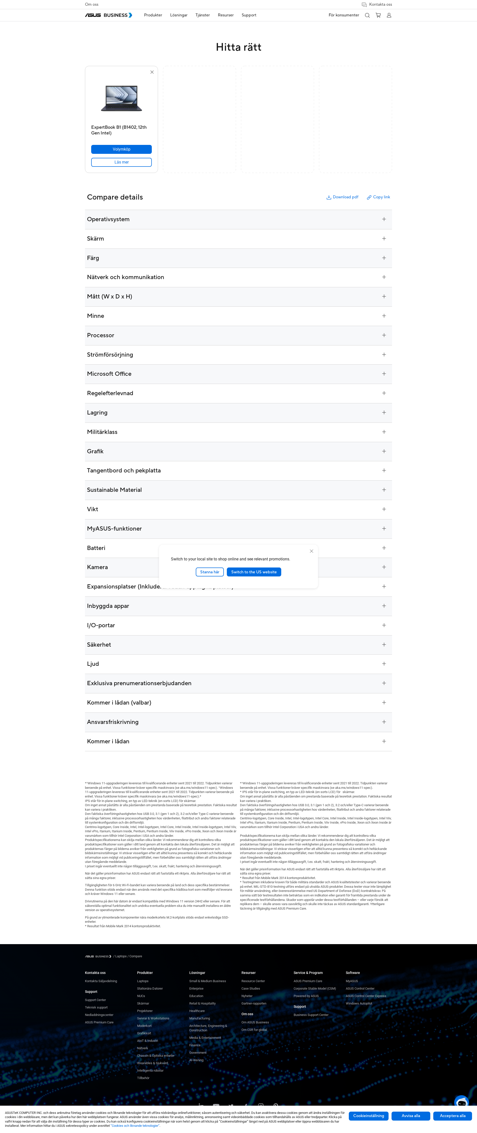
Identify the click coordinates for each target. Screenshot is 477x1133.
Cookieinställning (368, 1115)
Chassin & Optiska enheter (155, 1055)
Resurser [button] (226, 15)
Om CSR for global (254, 1030)
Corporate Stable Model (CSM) (315, 988)
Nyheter (246, 996)
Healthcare (197, 1011)
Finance (194, 1045)
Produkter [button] (153, 15)
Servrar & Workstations (153, 1018)
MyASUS (352, 981)
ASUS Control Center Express (366, 996)
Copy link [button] (381, 197)
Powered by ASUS (306, 996)
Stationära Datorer (150, 988)
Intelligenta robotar (150, 1070)
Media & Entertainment (205, 1038)
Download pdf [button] (345, 197)
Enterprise (196, 988)
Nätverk (142, 1048)
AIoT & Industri (147, 1041)
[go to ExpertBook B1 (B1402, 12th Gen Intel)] (121, 99)
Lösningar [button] (179, 15)
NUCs (141, 996)
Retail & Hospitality (202, 1003)
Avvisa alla (411, 1115)
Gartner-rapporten (253, 1003)
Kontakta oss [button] (380, 4)
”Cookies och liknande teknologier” (135, 1126)
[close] (312, 551)
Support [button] (249, 15)
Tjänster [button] (203, 15)
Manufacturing (199, 1018)
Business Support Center (311, 1015)
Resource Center (253, 981)
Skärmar (143, 1003)
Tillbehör (143, 1078)
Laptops (143, 981)
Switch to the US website (254, 571)
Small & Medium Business (207, 981)
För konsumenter (344, 15)
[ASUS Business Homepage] (108, 15)
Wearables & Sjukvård (152, 1063)
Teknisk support (96, 1007)
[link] (121, 162)
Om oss (91, 4)
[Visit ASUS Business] (99, 956)
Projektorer (145, 1011)
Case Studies (250, 988)
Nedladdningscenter (99, 1015)
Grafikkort (144, 1033)
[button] (367, 15)
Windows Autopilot (359, 1003)
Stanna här (209, 571)
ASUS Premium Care (99, 1022)
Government (197, 1052)
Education (196, 996)
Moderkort (144, 1026)
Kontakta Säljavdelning (101, 981)
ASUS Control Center (360, 988)
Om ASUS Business (255, 1022)
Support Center (95, 1000)
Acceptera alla (453, 1115)
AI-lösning (196, 1060)
